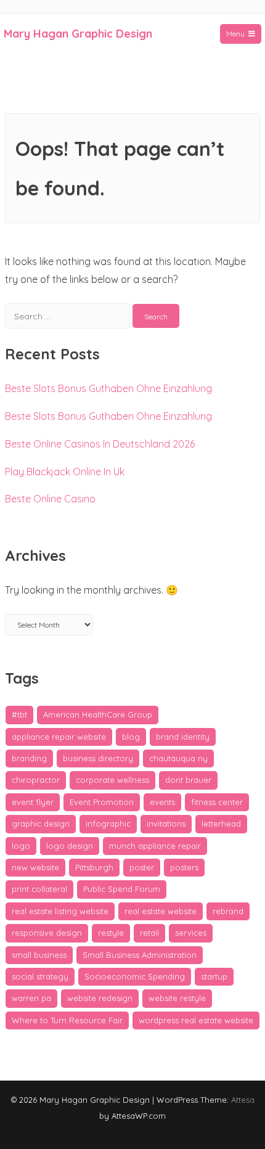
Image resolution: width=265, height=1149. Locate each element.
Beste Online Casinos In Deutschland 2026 (100, 444)
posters (184, 867)
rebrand (228, 911)
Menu (235, 33)
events (162, 802)
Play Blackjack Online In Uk (64, 471)
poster (141, 867)
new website (35, 867)
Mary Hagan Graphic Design (78, 34)
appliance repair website (59, 737)
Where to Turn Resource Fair (67, 1020)
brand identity (183, 737)
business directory (98, 758)
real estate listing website (60, 911)
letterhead (221, 823)
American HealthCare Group (97, 714)
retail (149, 933)
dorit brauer (188, 780)
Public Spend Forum (121, 889)
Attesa (243, 1100)
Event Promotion (102, 802)
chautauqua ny (178, 758)
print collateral (39, 889)
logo (21, 846)
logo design (69, 846)
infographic (108, 823)
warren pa (31, 998)
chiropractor (36, 780)
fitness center (217, 802)
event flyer (33, 802)
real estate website (160, 911)
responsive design (47, 933)
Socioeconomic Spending (134, 976)
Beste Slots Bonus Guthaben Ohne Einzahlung (108, 388)
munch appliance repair (155, 846)
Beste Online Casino (50, 499)
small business (39, 955)
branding (29, 758)
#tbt (19, 714)
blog (131, 737)
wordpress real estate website (196, 1020)
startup (214, 976)
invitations (166, 823)
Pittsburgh (94, 867)
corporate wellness (112, 780)
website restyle (177, 998)
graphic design (41, 823)
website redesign (99, 998)
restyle (111, 933)
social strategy (40, 976)
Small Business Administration (140, 955)
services (190, 933)
